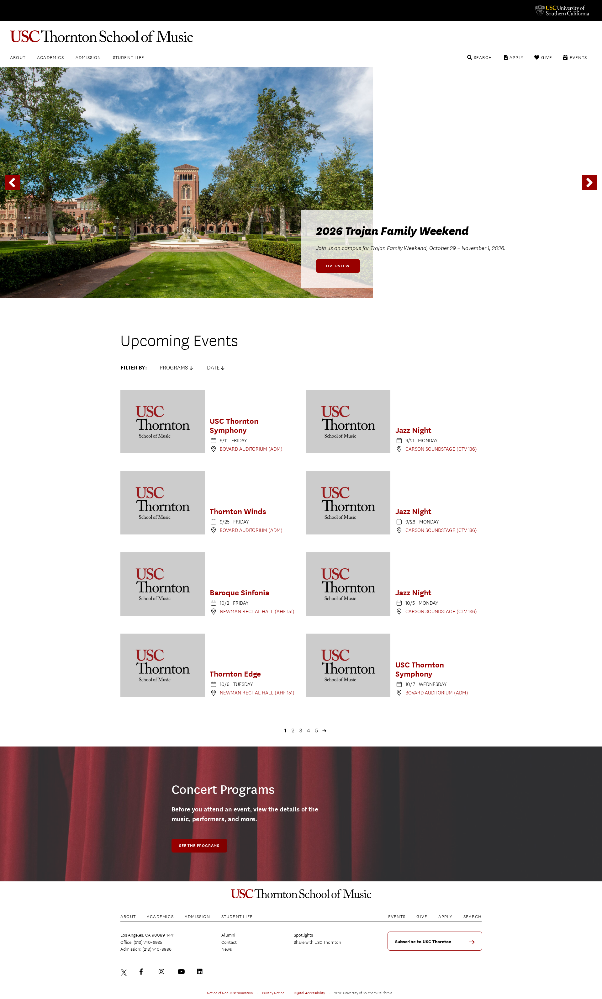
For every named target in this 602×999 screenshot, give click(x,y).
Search (483, 57)
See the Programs (199, 845)
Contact (229, 942)
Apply (517, 57)
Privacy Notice (273, 992)
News (226, 949)
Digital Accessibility (309, 992)
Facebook (144, 972)
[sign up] (474, 944)
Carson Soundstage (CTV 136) (441, 449)
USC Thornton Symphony (234, 425)
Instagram (163, 972)
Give (546, 57)
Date (213, 367)
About (17, 57)
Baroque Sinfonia (239, 593)
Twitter (124, 972)
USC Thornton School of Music (301, 36)
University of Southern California (562, 10)
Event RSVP (339, 265)
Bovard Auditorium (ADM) (251, 449)
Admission (88, 57)
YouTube (182, 972)
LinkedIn (201, 972)
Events (578, 57)
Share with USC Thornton (317, 942)
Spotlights (303, 935)
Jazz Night (413, 430)
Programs (174, 367)
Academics (50, 57)
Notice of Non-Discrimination (230, 992)
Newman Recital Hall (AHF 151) (257, 611)
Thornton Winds (238, 511)
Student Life (128, 57)
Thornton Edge (235, 674)
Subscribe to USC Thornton (423, 942)
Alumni (228, 935)
